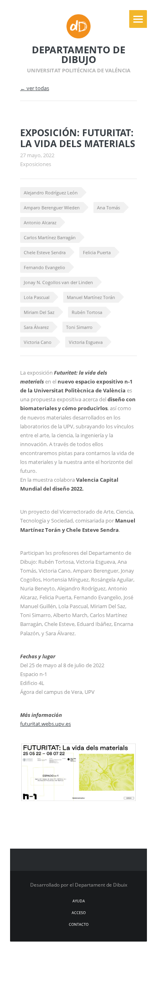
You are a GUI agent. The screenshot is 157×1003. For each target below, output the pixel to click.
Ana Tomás (108, 207)
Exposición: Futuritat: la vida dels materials (77, 138)
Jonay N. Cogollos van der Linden (58, 282)
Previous (106, 759)
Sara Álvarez (36, 327)
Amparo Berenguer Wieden (52, 207)
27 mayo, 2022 (37, 155)
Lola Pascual (37, 297)
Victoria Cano (38, 342)
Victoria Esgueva (86, 342)
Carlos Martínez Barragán (50, 237)
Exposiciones (35, 164)
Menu (138, 19)
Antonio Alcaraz (40, 222)
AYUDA (78, 901)
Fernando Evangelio (44, 267)
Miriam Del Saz (39, 312)
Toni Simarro (79, 327)
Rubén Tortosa (87, 312)
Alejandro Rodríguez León (51, 193)
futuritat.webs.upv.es (45, 723)
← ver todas (34, 88)
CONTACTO (79, 924)
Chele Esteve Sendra (45, 252)
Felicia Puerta (97, 252)
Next (120, 759)
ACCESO (79, 912)
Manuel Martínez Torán (91, 297)
